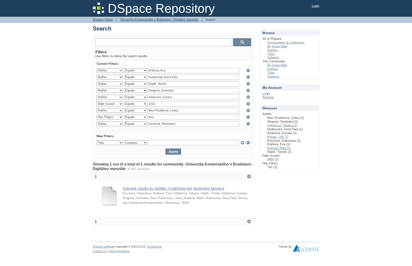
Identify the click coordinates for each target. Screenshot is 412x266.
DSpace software (104, 246)
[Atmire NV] (306, 249)
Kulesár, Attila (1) (279, 148)
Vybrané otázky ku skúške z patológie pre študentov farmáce (173, 188)
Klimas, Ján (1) (277, 137)
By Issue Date (277, 46)
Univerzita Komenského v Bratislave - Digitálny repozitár (159, 19)
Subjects (273, 57)
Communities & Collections (286, 42)
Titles (271, 54)
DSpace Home (103, 19)
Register (268, 97)
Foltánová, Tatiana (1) (282, 125)
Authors (272, 50)
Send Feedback (119, 251)
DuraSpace (154, 246)
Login (315, 6)
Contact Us (100, 251)
